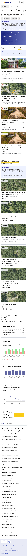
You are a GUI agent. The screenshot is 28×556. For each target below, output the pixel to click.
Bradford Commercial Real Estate (10, 433)
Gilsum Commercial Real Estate (9, 436)
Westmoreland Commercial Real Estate (11, 442)
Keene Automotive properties (9, 491)
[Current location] (2, 18)
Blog (2, 548)
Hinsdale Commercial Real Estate (10, 453)
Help (5, 548)
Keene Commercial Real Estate (9, 450)
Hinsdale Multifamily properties (9, 478)
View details (13, 70)
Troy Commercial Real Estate (9, 464)
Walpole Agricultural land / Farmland (11, 511)
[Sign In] (25, 2)
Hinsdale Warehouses (7, 522)
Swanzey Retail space (7, 497)
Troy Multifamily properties (8, 508)
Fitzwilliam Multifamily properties (10, 516)
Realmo (8, 2)
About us (3, 545)
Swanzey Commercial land (8, 532)
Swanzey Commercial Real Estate (10, 455)
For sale (2, 423)
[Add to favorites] (24, 59)
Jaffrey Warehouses (7, 524)
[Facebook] (2, 541)
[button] (17, 6)
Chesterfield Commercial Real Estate (11, 444)
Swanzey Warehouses (7, 505)
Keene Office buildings (7, 475)
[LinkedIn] (5, 541)
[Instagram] (9, 541)
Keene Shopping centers (8, 530)
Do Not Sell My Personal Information (10, 550)
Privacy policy (20, 545)
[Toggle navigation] (2, 2)
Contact (15, 548)
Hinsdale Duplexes (6, 486)
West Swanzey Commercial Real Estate (11, 439)
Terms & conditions (11, 545)
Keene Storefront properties (9, 494)
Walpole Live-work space (8, 513)
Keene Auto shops (6, 489)
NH (6, 423)
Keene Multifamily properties (9, 472)
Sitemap (10, 548)
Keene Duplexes (6, 500)
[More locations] (19, 18)
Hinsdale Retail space (7, 519)
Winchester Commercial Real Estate (11, 458)
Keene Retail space (6, 502)
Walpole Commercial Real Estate (10, 461)
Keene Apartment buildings (8, 527)
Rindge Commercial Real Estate (9, 447)
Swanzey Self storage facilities (9, 535)
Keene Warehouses (6, 480)
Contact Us (19, 415)
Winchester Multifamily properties (10, 483)
